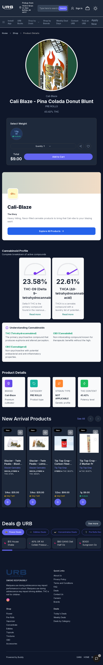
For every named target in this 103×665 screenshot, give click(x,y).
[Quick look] (20, 432)
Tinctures (10, 636)
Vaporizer (10, 621)
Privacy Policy (60, 579)
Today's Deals (60, 613)
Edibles (9, 628)
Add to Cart (58, 156)
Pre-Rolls (10, 617)
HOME (86, 657)
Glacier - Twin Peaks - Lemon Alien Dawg (38, 462)
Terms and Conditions (63, 583)
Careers (57, 598)
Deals (56, 590)
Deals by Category (62, 621)
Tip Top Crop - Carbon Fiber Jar (62, 462)
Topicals (10, 632)
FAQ (55, 587)
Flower (9, 613)
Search (63, 8)
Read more (35, 314)
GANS (79, 657)
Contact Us (58, 594)
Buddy (21, 657)
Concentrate (11, 625)
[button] (7, 502)
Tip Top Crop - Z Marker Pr (88, 462)
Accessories (11, 643)
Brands (57, 602)
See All (81, 418)
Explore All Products (49, 231)
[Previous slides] (90, 419)
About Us (58, 575)
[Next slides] (98, 419)
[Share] (81, 146)
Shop (15, 33)
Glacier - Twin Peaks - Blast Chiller (12, 462)
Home (5, 33)
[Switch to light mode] (95, 8)
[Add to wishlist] (88, 146)
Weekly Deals (60, 617)
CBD (8, 640)
